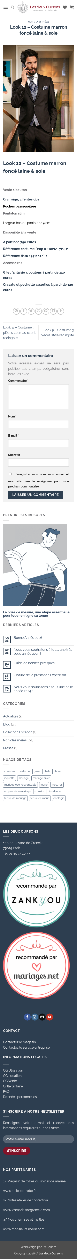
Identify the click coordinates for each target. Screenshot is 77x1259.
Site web (14, 454)
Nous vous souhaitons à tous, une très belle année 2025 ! (43, 652)
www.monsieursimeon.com (24, 1229)
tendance (55, 791)
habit (48, 771)
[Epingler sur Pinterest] (46, 311)
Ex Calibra (49, 1247)
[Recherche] (12, 7)
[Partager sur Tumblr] (60, 311)
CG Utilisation (13, 1070)
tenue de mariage (15, 798)
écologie (58, 798)
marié (44, 784)
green (37, 771)
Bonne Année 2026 (28, 638)
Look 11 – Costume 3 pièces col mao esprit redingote (19, 332)
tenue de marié (39, 798)
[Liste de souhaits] (65, 7)
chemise (9, 771)
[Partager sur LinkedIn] (53, 311)
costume (24, 771)
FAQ (6, 1092)
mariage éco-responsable (20, 784)
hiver (58, 771)
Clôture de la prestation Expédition (40, 675)
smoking (39, 791)
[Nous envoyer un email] (42, 1017)
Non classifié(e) (38, 21)
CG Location (12, 1076)
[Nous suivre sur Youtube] (49, 1017)
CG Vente (10, 1081)
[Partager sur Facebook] (23, 311)
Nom (12, 416)
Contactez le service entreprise (26, 1047)
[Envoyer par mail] (38, 311)
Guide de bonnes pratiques (34, 663)
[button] (5, 7)
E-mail (13, 435)
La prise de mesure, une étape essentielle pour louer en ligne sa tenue (36, 614)
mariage (23, 778)
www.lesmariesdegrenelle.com (26, 1210)
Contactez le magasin (19, 1042)
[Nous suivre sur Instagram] (34, 1017)
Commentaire (18, 380)
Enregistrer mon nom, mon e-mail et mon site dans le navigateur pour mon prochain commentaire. (38, 480)
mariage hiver (41, 778)
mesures (57, 784)
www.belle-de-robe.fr (19, 1191)
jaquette (9, 778)
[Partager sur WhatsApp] (16, 311)
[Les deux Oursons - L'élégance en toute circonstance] (38, 7)
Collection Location (17, 732)
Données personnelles (20, 1097)
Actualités (10, 716)
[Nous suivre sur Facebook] (27, 1017)
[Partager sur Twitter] (31, 311)
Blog (6, 724)
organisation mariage (17, 791)
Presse (8, 748)
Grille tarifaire (13, 1086)
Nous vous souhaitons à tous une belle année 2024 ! (43, 689)
